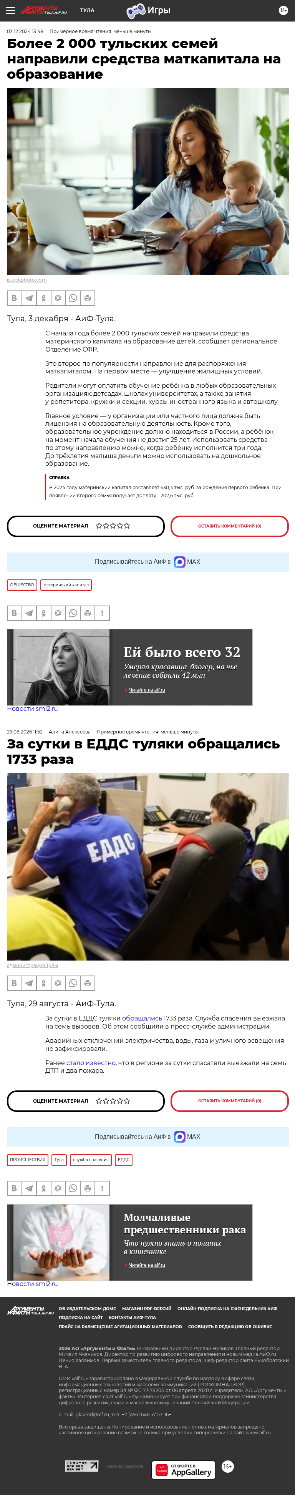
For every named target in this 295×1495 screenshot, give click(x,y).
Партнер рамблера (125, 1466)
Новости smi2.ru (32, 708)
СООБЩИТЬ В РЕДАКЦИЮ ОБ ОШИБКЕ (230, 1326)
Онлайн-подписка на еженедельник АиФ (227, 1308)
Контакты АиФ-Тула (132, 1317)
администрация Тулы (32, 965)
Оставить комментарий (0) (230, 526)
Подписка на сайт (81, 1317)
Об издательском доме (87, 1308)
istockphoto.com (27, 280)
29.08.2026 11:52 (25, 732)
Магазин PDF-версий (146, 1308)
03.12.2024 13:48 (25, 31)
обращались (142, 1018)
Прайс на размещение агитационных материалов (120, 1326)
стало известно (91, 1063)
